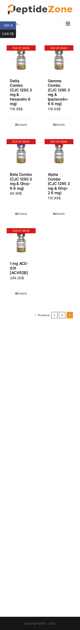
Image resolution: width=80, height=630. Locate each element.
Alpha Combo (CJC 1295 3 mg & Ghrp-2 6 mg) (59, 183)
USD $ (9, 25)
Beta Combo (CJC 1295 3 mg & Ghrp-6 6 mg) (21, 181)
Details (22, 124)
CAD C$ (9, 33)
